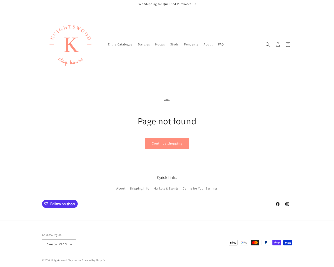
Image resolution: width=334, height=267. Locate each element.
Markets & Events (166, 188)
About (120, 188)
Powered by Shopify (93, 260)
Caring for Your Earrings (200, 188)
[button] (268, 45)
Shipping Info (140, 188)
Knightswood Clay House (66, 260)
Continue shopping (167, 143)
